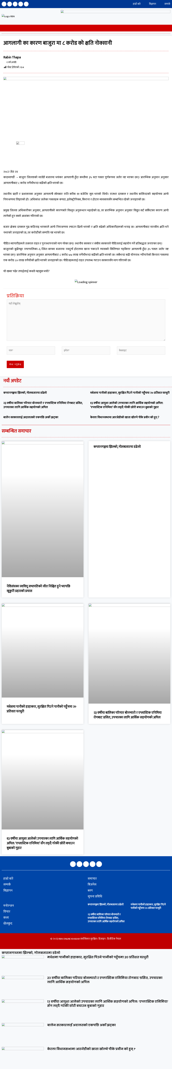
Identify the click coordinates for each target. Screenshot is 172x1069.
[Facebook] (4, 4)
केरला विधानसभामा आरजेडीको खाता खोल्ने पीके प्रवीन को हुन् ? (125, 417)
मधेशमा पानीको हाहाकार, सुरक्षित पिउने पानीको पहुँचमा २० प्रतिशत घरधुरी (130, 392)
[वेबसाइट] (141, 351)
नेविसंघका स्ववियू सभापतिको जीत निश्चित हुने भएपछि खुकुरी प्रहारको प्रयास (38, 588)
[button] (1, 28)
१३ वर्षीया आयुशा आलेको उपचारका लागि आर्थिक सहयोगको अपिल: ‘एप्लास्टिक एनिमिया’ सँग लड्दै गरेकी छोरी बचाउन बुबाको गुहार (126, 405)
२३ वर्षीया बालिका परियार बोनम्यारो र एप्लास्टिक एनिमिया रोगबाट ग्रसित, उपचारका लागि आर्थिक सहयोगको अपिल (42, 405)
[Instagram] (9, 4)
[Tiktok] (26, 4)
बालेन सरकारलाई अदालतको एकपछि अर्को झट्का (30, 417)
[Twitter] (15, 4)
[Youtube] (20, 4)
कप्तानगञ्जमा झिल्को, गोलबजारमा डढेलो (25, 392)
